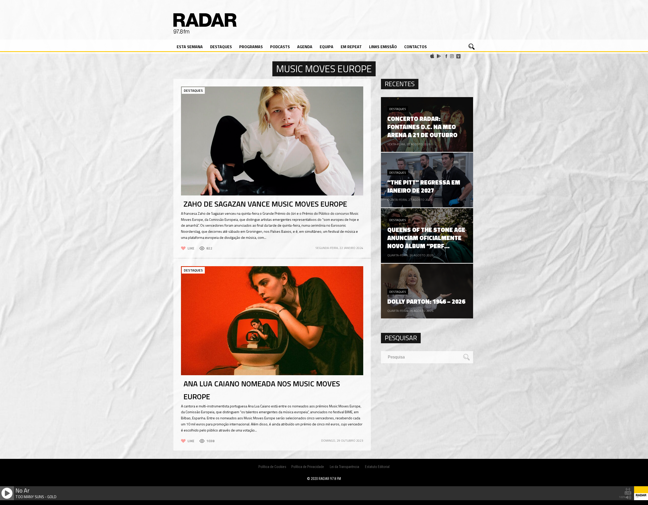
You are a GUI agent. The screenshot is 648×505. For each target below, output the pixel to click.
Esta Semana (190, 47)
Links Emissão (383, 47)
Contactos (415, 47)
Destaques (221, 47)
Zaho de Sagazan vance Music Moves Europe (265, 204)
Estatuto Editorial (377, 467)
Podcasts (280, 47)
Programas (251, 47)
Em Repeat (351, 47)
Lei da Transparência (344, 467)
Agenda (304, 47)
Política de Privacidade (307, 467)
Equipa (326, 47)
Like (191, 248)
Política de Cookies (272, 467)
